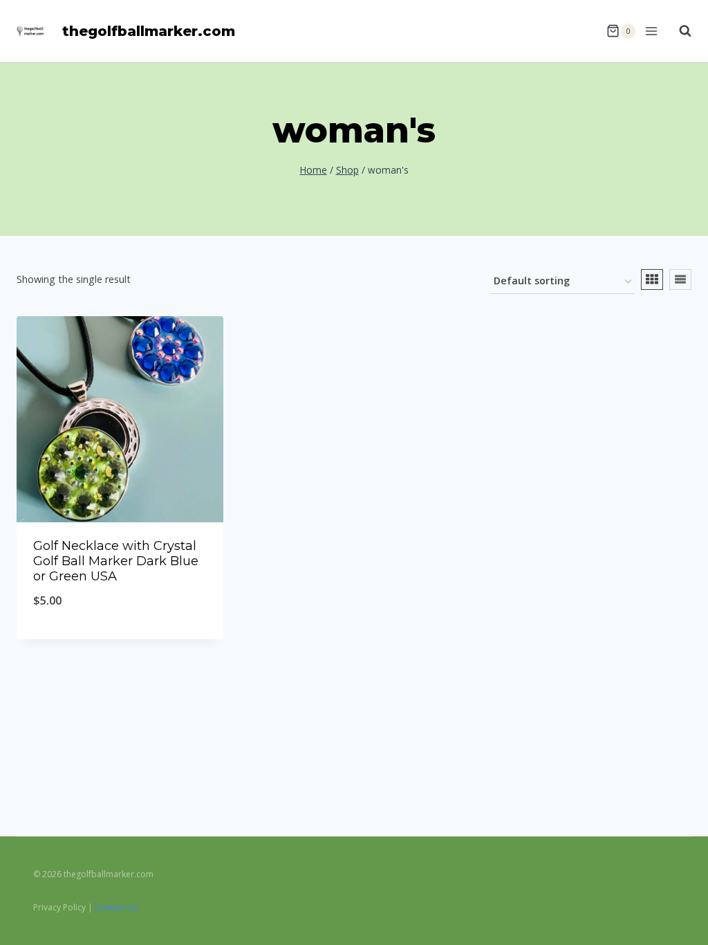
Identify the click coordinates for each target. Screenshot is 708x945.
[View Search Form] (678, 31)
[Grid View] (652, 279)
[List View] (680, 279)
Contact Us (116, 907)
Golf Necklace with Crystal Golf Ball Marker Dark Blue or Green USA (115, 560)
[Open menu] (650, 31)
